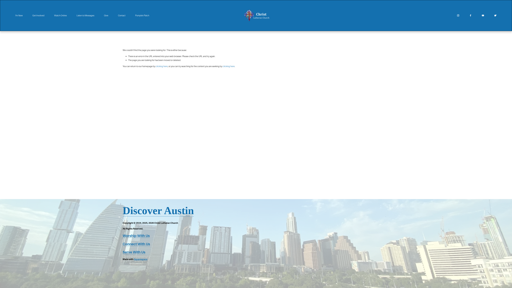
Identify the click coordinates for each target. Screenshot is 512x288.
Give (106, 15)
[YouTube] (483, 15)
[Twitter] (495, 15)
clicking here (162, 66)
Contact (121, 15)
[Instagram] (458, 15)
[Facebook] (470, 15)
